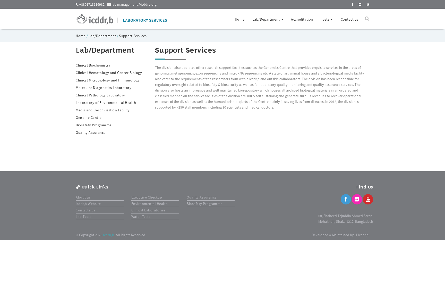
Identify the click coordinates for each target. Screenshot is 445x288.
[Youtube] (368, 199)
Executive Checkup (146, 197)
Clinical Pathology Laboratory (100, 95)
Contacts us (85, 210)
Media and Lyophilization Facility (103, 110)
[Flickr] (357, 199)
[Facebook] (346, 199)
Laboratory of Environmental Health (106, 102)
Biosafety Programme (94, 125)
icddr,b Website (88, 203)
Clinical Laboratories (148, 210)
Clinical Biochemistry (93, 65)
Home (240, 19)
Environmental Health (149, 203)
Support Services (133, 36)
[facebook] (353, 4)
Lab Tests (83, 216)
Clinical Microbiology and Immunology (108, 80)
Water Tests (141, 216)
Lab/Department (102, 36)
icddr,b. (109, 235)
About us (83, 197)
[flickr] (360, 4)
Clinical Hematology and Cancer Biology (109, 72)
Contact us (349, 19)
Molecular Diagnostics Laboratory (103, 87)
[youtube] (368, 4)
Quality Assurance (91, 132)
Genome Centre (89, 117)
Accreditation (302, 19)
